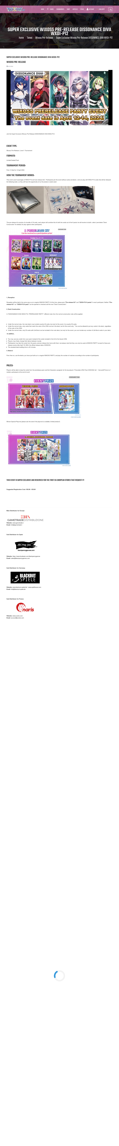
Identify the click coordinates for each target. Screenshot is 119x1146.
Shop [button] (68, 9)
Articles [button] (75, 9)
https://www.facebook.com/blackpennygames (26, 556)
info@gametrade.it (16, 525)
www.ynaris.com (18, 616)
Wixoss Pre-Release (44, 38)
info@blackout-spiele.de (18, 589)
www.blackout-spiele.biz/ (20, 587)
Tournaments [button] (60, 9)
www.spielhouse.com (34, 587)
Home (42, 9)
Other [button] (82, 9)
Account (91, 9)
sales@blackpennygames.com (20, 558)
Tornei (29, 38)
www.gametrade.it (18, 523)
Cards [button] (52, 9)
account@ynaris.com (17, 618)
